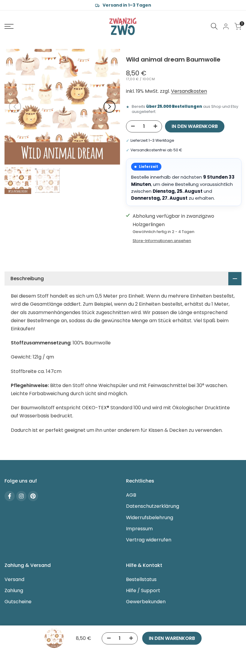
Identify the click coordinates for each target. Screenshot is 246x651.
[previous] (15, 107)
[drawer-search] (214, 26)
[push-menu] (9, 26)
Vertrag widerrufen (148, 539)
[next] (110, 107)
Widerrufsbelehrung (149, 517)
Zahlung (13, 590)
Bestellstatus (141, 579)
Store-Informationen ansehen (162, 241)
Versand (14, 579)
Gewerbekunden (146, 601)
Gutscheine (18, 601)
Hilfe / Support (143, 590)
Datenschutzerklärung (152, 506)
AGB (131, 495)
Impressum (139, 528)
